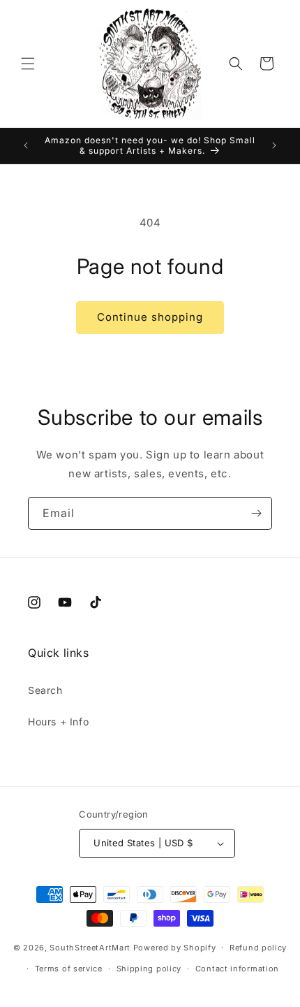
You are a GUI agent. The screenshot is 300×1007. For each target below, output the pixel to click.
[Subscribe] (256, 513)
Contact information (237, 968)
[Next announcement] (274, 145)
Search (45, 690)
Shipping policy (149, 968)
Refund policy (258, 947)
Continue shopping (150, 317)
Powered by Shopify (174, 947)
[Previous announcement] (25, 145)
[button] (28, 63)
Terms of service (69, 968)
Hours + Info (58, 721)
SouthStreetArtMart (90, 947)
